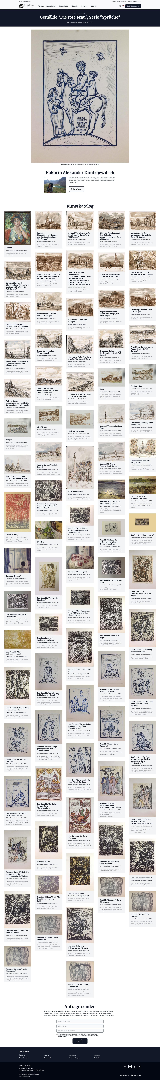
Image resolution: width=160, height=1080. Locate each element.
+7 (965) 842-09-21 (25, 1)
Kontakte (93, 6)
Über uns (114, 1)
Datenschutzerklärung (24, 1076)
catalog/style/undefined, (21, 294)
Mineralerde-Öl (19, 373)
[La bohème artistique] (26, 6)
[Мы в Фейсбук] (134, 1066)
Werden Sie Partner (121, 1)
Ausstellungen (51, 6)
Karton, (16, 661)
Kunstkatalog (63, 6)
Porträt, (25, 253)
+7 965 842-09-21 (24, 1066)
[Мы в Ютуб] (139, 1066)
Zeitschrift (74, 6)
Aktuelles (130, 1)
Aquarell (17, 296)
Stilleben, (39, 549)
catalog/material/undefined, (18, 446)
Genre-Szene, (69, 164)
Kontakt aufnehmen (133, 6)
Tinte (28, 485)
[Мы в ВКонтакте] (125, 1066)
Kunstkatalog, (11, 253)
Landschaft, (9, 541)
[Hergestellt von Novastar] (135, 1075)
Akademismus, (19, 253)
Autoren (41, 6)
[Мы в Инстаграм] (130, 1066)
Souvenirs (84, 6)
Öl (12, 255)
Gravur (20, 541)
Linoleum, (15, 541)
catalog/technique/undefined (14, 770)
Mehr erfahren (76, 189)
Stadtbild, (8, 296)
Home (75, 13)
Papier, (13, 296)
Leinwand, (8, 255)
